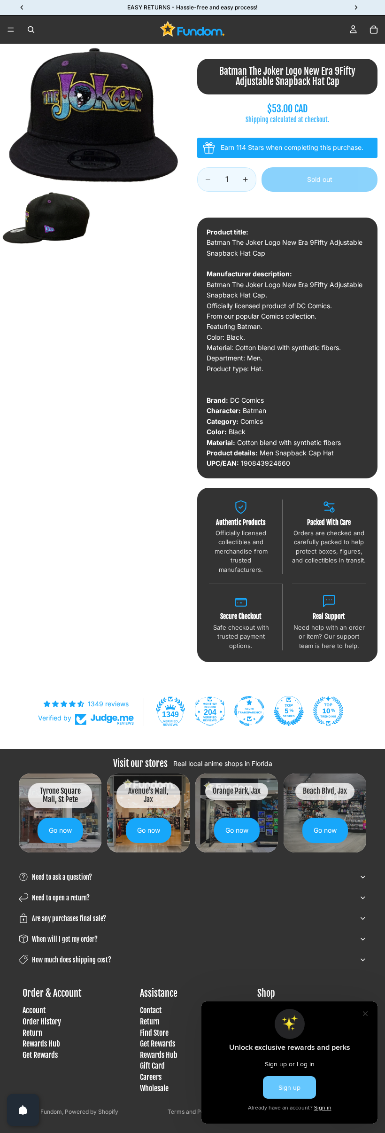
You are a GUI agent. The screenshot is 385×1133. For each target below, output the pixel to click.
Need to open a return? (61, 898)
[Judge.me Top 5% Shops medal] (289, 711)
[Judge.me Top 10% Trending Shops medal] (328, 711)
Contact (151, 1011)
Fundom (51, 1111)
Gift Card (152, 1066)
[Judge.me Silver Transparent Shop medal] (249, 711)
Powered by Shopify (91, 1111)
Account (34, 1011)
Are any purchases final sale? (69, 918)
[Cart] (373, 29)
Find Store (154, 1033)
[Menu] (11, 29)
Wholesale (154, 1088)
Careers (151, 1077)
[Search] (31, 29)
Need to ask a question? (62, 877)
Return (32, 1033)
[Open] (23, 1110)
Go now (60, 830)
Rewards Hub (41, 1044)
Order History (42, 1021)
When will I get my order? (65, 939)
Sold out (319, 179)
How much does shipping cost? (71, 960)
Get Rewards (40, 1055)
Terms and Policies (193, 1111)
